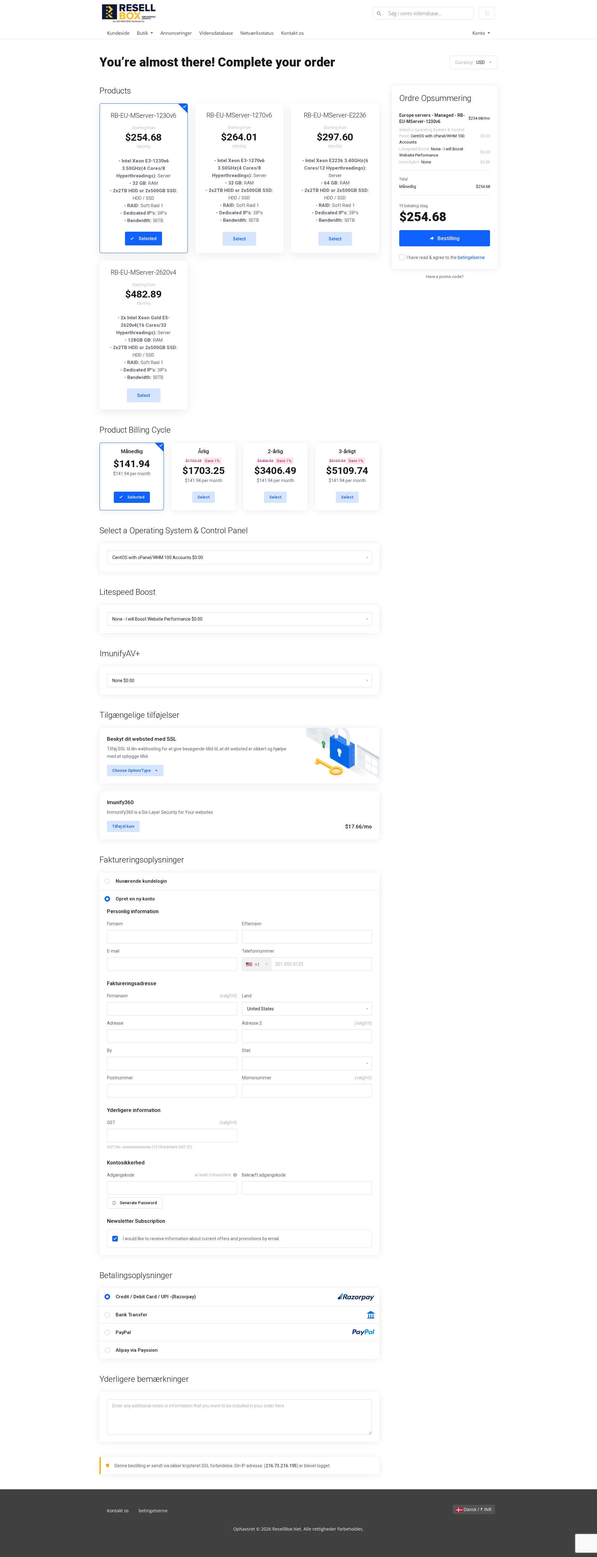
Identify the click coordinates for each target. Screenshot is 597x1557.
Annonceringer (176, 33)
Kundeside (118, 33)
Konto (479, 33)
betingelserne (471, 257)
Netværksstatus (257, 33)
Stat (246, 1050)
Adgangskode (120, 1174)
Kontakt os (292, 33)
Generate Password (138, 1202)
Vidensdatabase (216, 33)
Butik (143, 33)
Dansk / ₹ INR (477, 1509)
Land (247, 995)
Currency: (470, 62)
